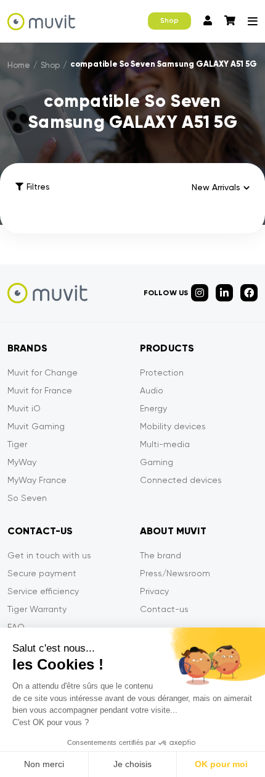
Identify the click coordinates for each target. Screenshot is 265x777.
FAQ (16, 627)
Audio (151, 390)
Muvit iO (24, 408)
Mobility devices (173, 426)
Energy (153, 408)
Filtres (37, 186)
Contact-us (164, 609)
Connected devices (181, 480)
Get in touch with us (49, 555)
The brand (160, 555)
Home (18, 65)
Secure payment (41, 573)
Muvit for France (39, 390)
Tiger (17, 444)
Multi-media (165, 444)
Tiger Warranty (37, 609)
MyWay (21, 462)
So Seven (27, 498)
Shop (169, 21)
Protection (162, 372)
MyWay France (37, 480)
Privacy (154, 591)
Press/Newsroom (175, 573)
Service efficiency (43, 591)
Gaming (156, 462)
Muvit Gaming (36, 426)
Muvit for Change (42, 372)
